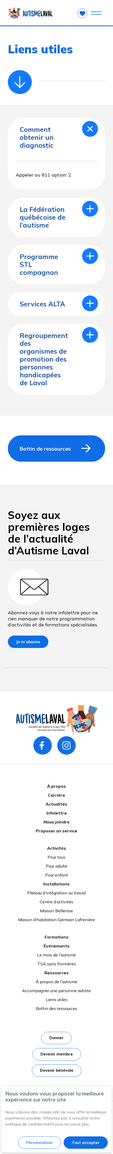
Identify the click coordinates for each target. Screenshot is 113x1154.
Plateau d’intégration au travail (56, 892)
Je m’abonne (28, 641)
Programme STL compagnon (39, 264)
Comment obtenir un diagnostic (37, 137)
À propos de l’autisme (56, 981)
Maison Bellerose (56, 910)
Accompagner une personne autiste (56, 990)
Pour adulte (56, 866)
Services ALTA (42, 304)
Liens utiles (57, 999)
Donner (56, 1037)
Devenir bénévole (56, 1070)
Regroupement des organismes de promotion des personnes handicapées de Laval (43, 359)
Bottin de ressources (45, 448)
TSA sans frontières (56, 963)
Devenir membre (56, 1054)
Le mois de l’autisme (56, 954)
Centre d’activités (56, 901)
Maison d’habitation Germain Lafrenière (56, 919)
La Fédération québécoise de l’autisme (42, 217)
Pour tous (56, 857)
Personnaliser (39, 1142)
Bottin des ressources (56, 1008)
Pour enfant (56, 875)
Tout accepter (86, 1142)
